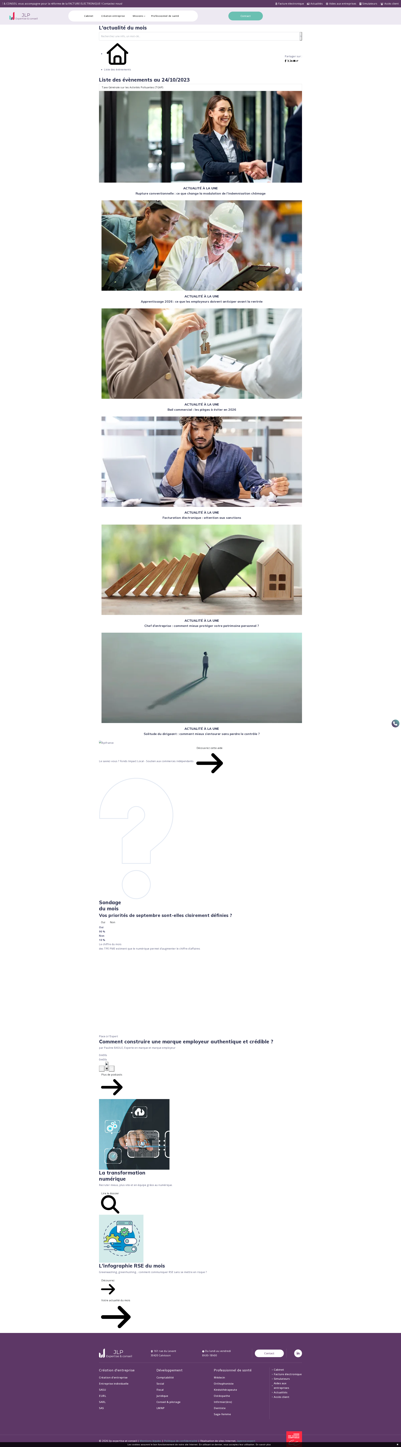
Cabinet (89, 15)
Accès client (391, 3)
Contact (246, 16)
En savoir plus (263, 1444)
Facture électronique (291, 3)
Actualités (316, 3)
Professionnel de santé (165, 15)
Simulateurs (369, 3)
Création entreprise (113, 15)
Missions (138, 15)
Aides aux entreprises (342, 3)
